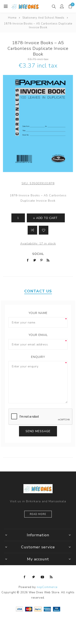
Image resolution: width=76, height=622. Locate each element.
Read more (38, 514)
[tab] (38, 291)
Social (38, 254)
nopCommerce (47, 587)
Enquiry (38, 357)
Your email (38, 335)
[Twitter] (33, 577)
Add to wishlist (43, 230)
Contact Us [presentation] (38, 291)
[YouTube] (42, 577)
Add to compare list (32, 230)
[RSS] (51, 577)
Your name (38, 313)
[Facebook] (24, 577)
